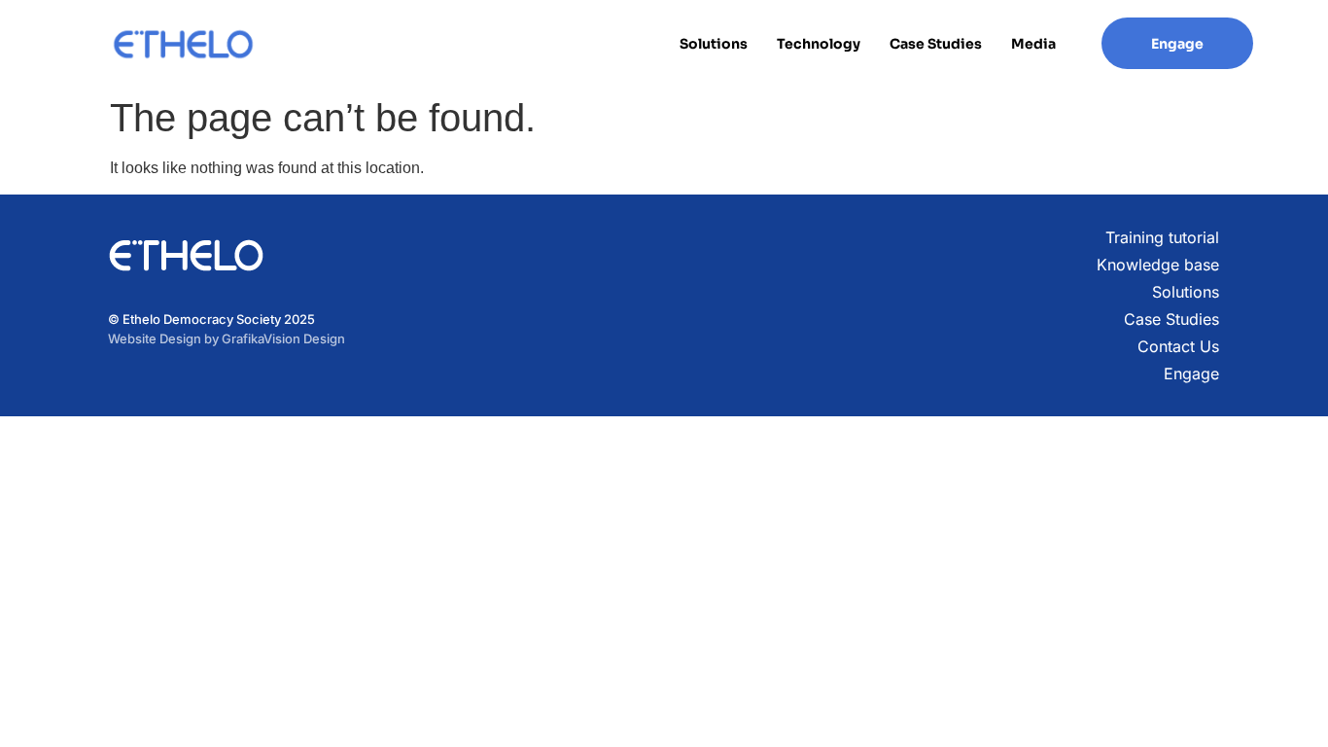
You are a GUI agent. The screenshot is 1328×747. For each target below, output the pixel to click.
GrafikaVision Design (283, 338)
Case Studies (936, 44)
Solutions (714, 44)
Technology (818, 44)
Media (1033, 44)
